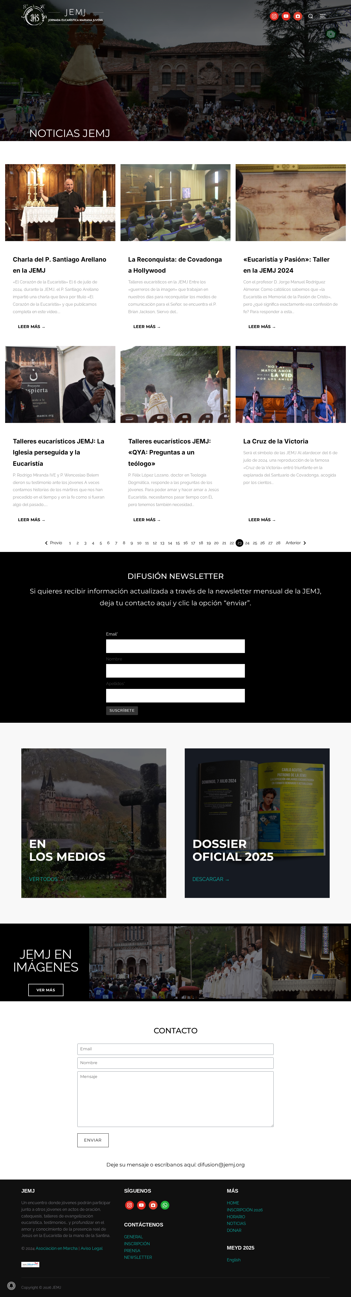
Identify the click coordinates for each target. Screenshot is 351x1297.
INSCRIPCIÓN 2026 (245, 1209)
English (234, 1260)
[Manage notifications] (11, 1286)
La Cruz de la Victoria (275, 441)
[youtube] (286, 15)
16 (185, 542)
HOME (233, 1203)
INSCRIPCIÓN (137, 1243)
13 (162, 542)
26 (262, 542)
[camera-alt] (297, 15)
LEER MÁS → (31, 326)
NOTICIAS (236, 1223)
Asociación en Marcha (57, 1248)
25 (255, 542)
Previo (56, 542)
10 (139, 542)
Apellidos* (115, 683)
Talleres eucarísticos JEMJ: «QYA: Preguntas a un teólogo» (169, 452)
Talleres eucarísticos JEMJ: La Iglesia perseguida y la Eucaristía (58, 452)
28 (278, 542)
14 (170, 542)
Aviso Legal (92, 1248)
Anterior (293, 542)
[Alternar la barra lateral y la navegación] (324, 16)
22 (232, 542)
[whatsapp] (165, 1204)
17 (193, 542)
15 (178, 542)
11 (147, 542)
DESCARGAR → (211, 879)
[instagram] (274, 15)
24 (247, 542)
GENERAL (133, 1236)
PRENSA (132, 1250)
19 (209, 542)
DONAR (234, 1230)
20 (216, 542)
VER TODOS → (46, 879)
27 (270, 542)
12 (155, 542)
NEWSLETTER (138, 1257)
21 (224, 542)
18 (201, 542)
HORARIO (236, 1216)
